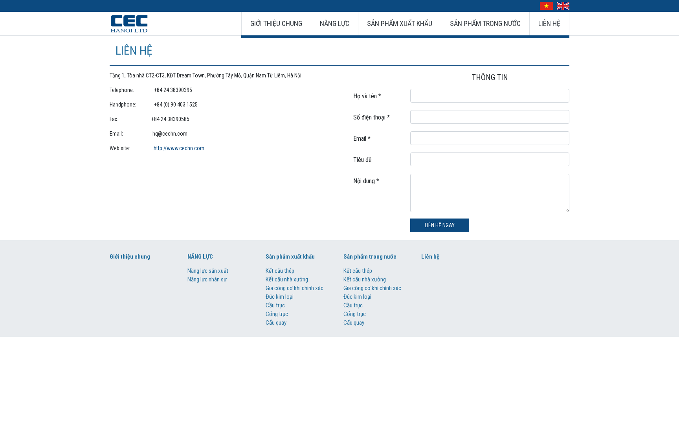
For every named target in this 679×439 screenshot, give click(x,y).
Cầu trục (275, 305)
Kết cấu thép (280, 270)
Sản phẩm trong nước (485, 23)
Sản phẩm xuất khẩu (399, 23)
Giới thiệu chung (276, 23)
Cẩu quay (276, 322)
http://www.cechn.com (179, 148)
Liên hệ (549, 23)
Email (362, 138)
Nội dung (366, 181)
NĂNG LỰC (334, 23)
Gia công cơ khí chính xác (294, 288)
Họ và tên (367, 96)
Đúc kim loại (280, 296)
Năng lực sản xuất (207, 270)
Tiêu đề (362, 159)
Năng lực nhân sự (207, 279)
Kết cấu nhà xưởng (287, 279)
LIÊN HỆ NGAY (440, 225)
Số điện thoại (371, 117)
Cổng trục (277, 314)
